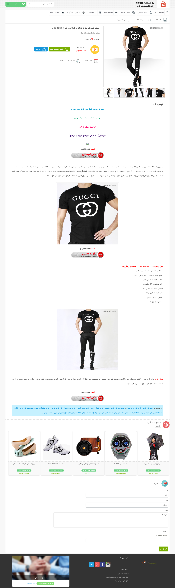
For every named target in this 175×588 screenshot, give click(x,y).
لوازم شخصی (142, 12)
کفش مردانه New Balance (56, 464)
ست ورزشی (47, 412)
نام (167, 490)
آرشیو (158, 426)
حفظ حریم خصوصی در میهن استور (117, 577)
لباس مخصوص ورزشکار (76, 412)
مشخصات (159, 20)
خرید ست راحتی (83, 408)
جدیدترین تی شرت (116, 412)
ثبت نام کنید (31, 583)
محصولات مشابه (141, 20)
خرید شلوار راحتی (97, 408)
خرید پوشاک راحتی (42, 408)
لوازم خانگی (159, 12)
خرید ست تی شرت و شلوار (115, 408)
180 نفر (38, 49)
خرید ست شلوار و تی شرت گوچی (63, 408)
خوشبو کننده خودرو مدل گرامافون (88, 464)
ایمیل (166, 500)
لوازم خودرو (108, 12)
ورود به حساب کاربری (46, 583)
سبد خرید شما (15, 4)
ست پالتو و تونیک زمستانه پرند (153, 464)
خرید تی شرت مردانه (133, 408)
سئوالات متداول (123, 574)
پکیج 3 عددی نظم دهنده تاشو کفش (24, 464)
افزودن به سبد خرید (57, 49)
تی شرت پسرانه (146, 412)
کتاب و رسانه (54, 12)
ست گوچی (129, 412)
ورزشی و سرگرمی (73, 12)
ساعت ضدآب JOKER (121, 464)
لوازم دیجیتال (125, 12)
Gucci (136, 412)
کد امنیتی (165, 531)
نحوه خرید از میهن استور (120, 581)
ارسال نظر (163, 549)
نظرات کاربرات (121, 20)
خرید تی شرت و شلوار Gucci (97, 412)
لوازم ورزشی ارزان (60, 412)
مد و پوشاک (92, 12)
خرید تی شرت (148, 408)
